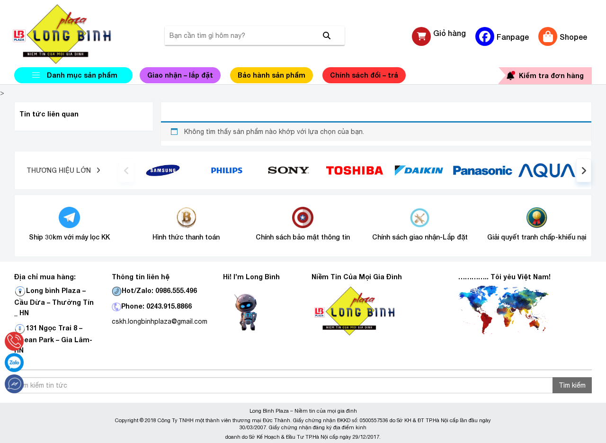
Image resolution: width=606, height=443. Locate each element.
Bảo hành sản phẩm (271, 75)
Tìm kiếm (572, 385)
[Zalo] (14, 362)
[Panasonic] (482, 170)
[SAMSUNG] (163, 169)
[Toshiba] (354, 169)
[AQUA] (546, 169)
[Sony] (291, 169)
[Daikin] (419, 169)
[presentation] (126, 170)
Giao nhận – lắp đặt (180, 75)
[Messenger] (14, 383)
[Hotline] (14, 341)
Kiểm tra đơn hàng (551, 75)
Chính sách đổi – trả (364, 75)
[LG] (227, 169)
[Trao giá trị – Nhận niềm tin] (73, 34)
